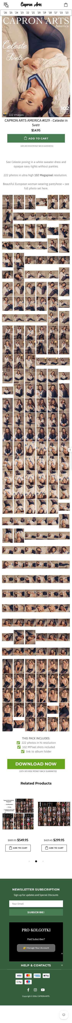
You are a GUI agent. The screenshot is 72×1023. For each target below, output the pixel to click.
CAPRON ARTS (31, 5)
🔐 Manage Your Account (36, 948)
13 (66, 12)
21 (33, 12)
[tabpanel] (18, 825)
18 (50, 12)
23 (22, 12)
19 (44, 12)
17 (55, 12)
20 (39, 12)
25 (10, 12)
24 (16, 12)
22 (27, 12)
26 (5, 12)
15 (61, 12)
